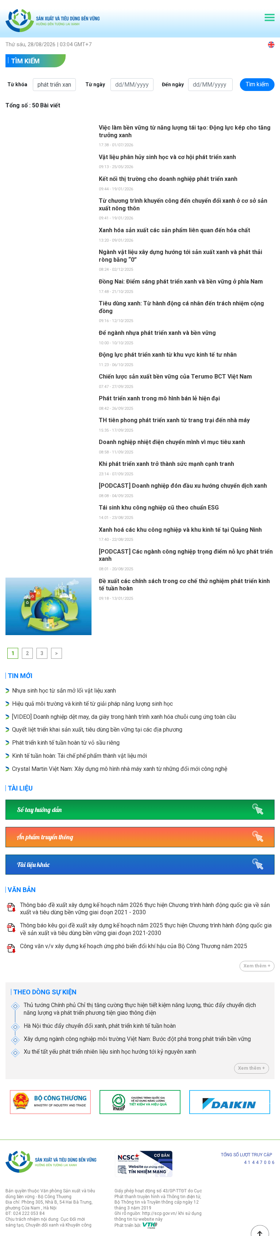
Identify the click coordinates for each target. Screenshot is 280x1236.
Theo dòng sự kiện (45, 992)
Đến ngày (173, 84)
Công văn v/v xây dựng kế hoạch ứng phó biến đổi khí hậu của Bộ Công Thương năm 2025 (133, 946)
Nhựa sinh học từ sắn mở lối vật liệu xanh (64, 690)
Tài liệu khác (33, 864)
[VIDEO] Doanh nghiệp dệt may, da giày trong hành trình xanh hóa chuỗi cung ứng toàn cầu (124, 716)
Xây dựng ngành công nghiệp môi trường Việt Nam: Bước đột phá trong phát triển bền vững (137, 1038)
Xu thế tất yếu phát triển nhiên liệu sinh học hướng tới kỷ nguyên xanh (110, 1051)
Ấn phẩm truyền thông (45, 837)
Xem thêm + (257, 965)
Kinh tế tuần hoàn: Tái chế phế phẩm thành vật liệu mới (79, 755)
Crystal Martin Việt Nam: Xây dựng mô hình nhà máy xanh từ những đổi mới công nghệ (119, 768)
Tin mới (20, 676)
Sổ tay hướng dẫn (39, 809)
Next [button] (271, 1102)
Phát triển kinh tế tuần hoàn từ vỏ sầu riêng (66, 742)
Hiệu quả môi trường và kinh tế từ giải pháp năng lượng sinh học (92, 703)
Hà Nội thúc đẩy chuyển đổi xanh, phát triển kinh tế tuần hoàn (100, 1025)
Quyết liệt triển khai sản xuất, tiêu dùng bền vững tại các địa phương (98, 729)
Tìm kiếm (25, 61)
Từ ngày (95, 84)
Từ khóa (17, 84)
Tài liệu (20, 788)
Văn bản (22, 890)
